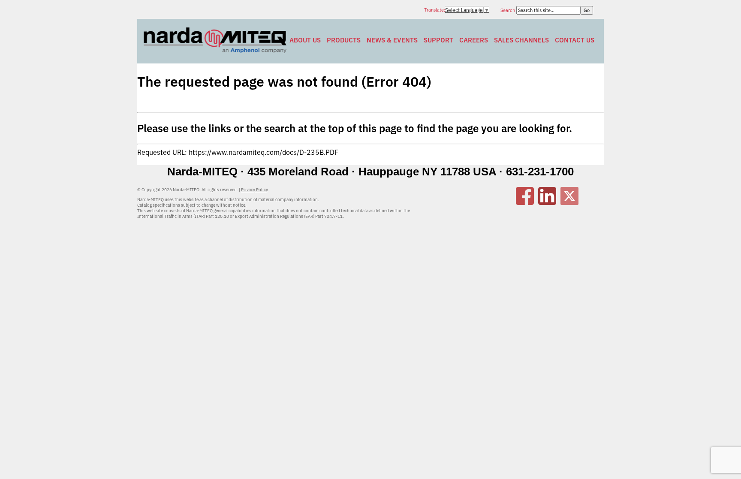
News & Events (392, 40)
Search (508, 10)
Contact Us (574, 40)
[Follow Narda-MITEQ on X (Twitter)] (569, 202)
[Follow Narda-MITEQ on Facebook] (525, 202)
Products (344, 40)
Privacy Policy (254, 190)
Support (438, 40)
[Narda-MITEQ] (215, 50)
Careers (473, 40)
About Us (305, 40)
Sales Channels (521, 40)
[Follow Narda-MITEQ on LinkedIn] (547, 202)
